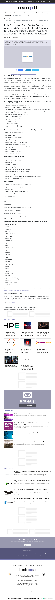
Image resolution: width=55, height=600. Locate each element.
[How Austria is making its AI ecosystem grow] (8, 435)
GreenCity (43, 553)
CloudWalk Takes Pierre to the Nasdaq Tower (11, 366)
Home (6, 12)
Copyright (32, 565)
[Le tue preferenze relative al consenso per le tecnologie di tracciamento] (48, 598)
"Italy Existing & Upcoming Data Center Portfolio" (23, 74)
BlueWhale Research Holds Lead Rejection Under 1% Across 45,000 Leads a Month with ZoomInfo (27, 334)
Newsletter (8, 15)
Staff (26, 565)
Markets (26, 12)
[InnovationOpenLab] (27, 8)
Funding (20, 12)
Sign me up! (28, 545)
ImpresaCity (31, 1)
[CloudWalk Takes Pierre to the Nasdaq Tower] (11, 360)
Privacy (30, 591)
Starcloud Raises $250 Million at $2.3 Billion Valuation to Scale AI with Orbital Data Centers (43, 334)
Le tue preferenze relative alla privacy (33, 598)
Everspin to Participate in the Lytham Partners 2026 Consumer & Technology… (32, 471)
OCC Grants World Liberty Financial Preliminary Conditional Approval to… (31, 490)
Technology (45, 12)
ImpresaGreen (17, 555)
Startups (38, 12)
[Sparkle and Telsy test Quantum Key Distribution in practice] (8, 444)
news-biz (12, 18)
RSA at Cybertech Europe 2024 (23, 413)
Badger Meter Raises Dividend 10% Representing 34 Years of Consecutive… (31, 499)
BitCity (10, 553)
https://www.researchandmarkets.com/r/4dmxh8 (16, 290)
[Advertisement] (28, 531)
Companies (13, 12)
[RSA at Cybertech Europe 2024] (8, 417)
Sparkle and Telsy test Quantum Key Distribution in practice (31, 441)
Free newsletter (31, 309)
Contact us (39, 565)
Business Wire (7, 37)
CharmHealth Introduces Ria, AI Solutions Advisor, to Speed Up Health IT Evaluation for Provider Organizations (43, 351)
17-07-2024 (15, 37)
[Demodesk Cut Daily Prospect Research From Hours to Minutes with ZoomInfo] (27, 343)
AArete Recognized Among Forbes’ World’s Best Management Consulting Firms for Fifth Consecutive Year (11, 351)
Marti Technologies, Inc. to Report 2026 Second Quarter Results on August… (32, 480)
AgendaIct (38, 555)
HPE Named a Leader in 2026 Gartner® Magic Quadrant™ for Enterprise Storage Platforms (11, 334)
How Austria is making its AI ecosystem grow (27, 432)
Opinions (32, 12)
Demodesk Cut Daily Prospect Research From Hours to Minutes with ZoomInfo (27, 350)
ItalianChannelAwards (28, 555)
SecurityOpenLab (40, 1)
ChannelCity (22, 1)
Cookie (24, 591)
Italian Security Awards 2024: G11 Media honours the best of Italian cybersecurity (31, 423)
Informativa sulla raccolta (14, 598)
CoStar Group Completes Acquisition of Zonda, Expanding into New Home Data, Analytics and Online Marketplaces (27, 368)
